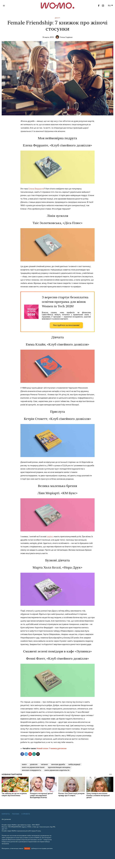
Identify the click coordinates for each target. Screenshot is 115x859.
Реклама (15, 814)
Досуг (57, 18)
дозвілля (33, 764)
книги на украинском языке (33, 767)
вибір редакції (74, 764)
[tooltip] (99, 5)
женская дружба (58, 764)
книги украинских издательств (57, 770)
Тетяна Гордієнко (66, 37)
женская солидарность (31, 770)
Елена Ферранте (36, 188)
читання (44, 764)
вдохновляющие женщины (59, 767)
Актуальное (6, 819)
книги (24, 764)
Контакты (6, 814)
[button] (110, 5)
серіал (50, 536)
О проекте (25, 814)
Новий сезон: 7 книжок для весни (51, 748)
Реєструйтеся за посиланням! (66, 325)
